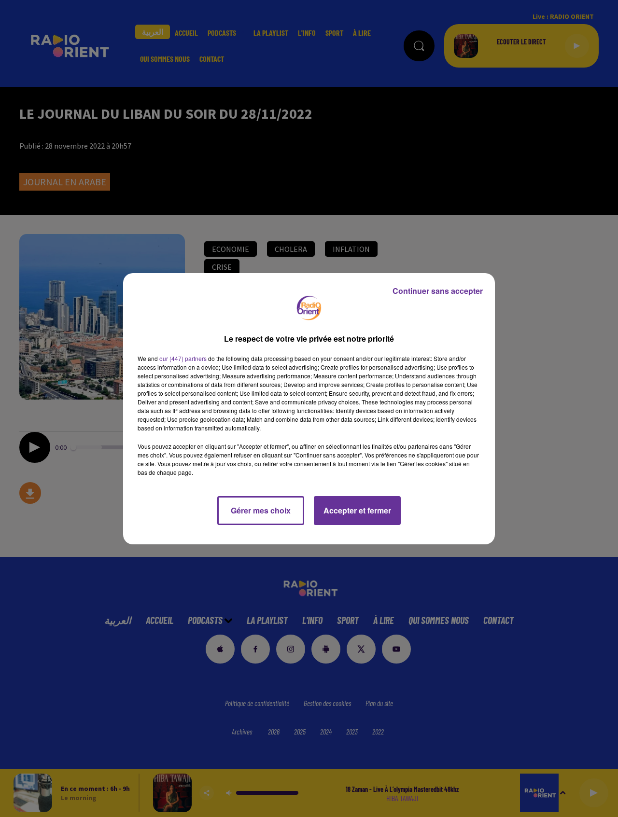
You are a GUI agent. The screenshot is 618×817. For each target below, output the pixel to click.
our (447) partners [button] (183, 358)
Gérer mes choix (261, 510)
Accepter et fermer (357, 510)
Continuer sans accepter (438, 290)
